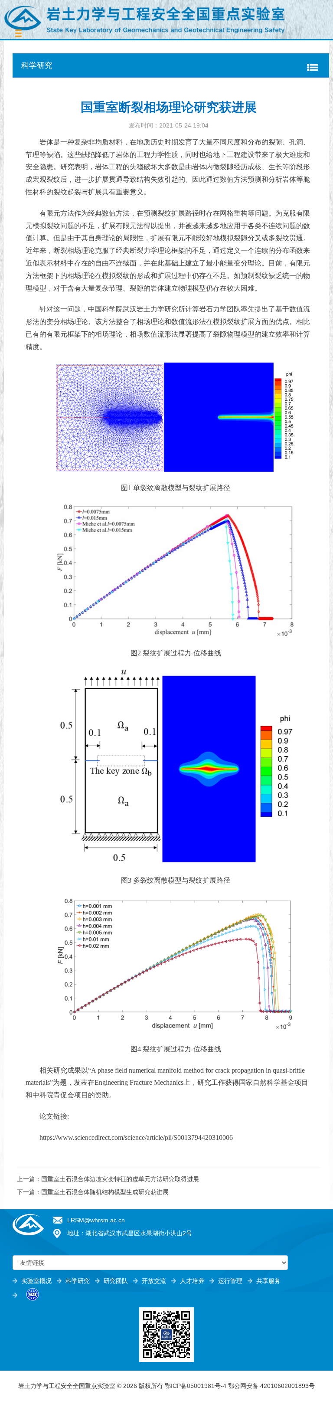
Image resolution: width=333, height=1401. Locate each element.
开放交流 (154, 1280)
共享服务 (268, 1280)
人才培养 (192, 1280)
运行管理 (230, 1280)
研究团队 (116, 1280)
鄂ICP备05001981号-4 (195, 1385)
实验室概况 (36, 1280)
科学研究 (77, 1280)
